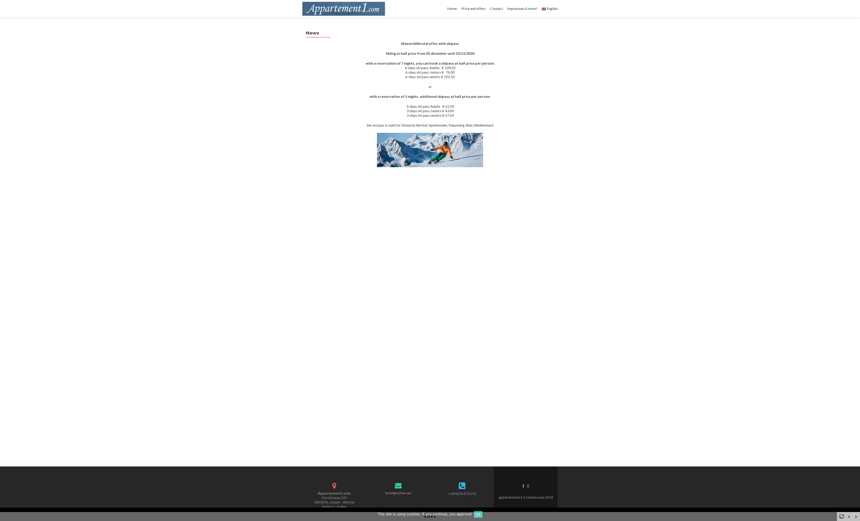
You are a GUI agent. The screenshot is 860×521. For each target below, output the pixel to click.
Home (452, 8)
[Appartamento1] (343, 8)
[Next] (856, 516)
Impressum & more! (522, 8)
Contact (496, 8)
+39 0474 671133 (462, 493)
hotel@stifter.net (398, 493)
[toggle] (841, 516)
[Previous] (849, 516)
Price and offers (473, 8)
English (552, 8)
